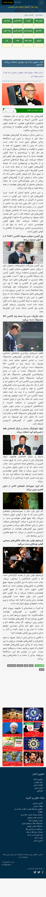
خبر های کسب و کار (35, 834)
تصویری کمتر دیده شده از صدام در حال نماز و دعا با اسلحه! (33, 764)
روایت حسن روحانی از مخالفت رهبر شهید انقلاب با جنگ (12, 735)
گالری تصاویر (38, 803)
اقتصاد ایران (38, 785)
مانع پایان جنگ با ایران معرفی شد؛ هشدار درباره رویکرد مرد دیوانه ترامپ (33, 734)
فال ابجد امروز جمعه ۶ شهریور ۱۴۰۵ (33, 751)
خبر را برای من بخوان (34, 110)
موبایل (31, 666)
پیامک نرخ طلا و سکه (34, 832)
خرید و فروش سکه (35, 820)
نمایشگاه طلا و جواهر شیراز (32, 823)
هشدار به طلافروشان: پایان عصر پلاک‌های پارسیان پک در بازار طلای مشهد (12, 763)
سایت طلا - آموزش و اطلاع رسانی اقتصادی (23, 7)
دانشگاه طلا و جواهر (35, 826)
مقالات (40, 811)
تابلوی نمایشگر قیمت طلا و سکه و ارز (29, 809)
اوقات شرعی (38, 806)
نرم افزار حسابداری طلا (34, 829)
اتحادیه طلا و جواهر (35, 817)
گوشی (25, 666)
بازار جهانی (38, 782)
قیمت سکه (38, 837)
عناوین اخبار (38, 779)
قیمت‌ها (17, 2)
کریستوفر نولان (11, 666)
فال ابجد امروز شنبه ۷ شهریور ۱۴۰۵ (33, 721)
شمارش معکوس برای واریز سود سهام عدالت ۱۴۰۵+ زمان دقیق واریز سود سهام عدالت (12, 749)
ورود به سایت (7, 2)
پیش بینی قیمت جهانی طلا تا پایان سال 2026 (12, 720)
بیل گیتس (19, 666)
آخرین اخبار (38, 840)
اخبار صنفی (38, 787)
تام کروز (41, 670)
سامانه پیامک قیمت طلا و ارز (32, 814)
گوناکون (40, 790)
